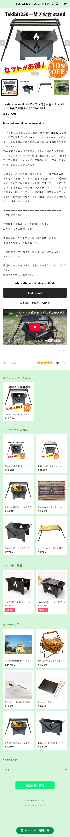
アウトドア (9, 769)
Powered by (31, 805)
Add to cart (35, 293)
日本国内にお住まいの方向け (35, 302)
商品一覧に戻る (35, 785)
